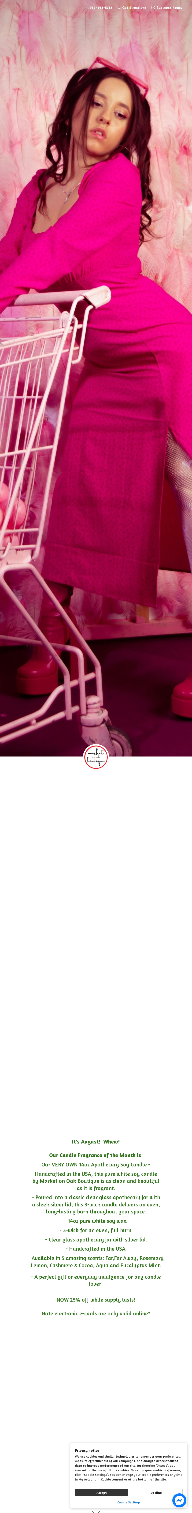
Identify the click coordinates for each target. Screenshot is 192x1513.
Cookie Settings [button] (128, 1502)
